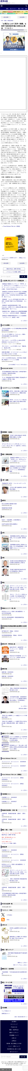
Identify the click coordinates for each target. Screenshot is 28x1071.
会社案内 (14, 1021)
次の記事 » (22, 17)
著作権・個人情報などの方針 (14, 1043)
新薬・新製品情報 (8, 20)
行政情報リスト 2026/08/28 (9, 797)
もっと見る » (24, 320)
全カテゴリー (13, 8)
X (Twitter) (9, 915)
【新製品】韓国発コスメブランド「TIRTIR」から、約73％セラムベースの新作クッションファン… (18, 459)
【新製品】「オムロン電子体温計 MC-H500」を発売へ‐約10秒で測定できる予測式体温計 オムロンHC (14, 301)
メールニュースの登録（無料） (14, 271)
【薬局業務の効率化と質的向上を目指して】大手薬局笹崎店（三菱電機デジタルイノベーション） (18, 546)
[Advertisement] (14, 420)
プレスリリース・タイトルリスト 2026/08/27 (14, 766)
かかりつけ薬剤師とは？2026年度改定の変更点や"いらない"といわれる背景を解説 (18, 738)
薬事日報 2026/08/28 (7, 672)
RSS (8, 919)
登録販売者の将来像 (7, 508)
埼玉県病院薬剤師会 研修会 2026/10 (12, 635)
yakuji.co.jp (3, 1061)
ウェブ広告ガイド (6, 1011)
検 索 (23, 276)
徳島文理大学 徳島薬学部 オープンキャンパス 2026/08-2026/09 (18, 649)
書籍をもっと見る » (22, 962)
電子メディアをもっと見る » (20, 965)
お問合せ (14, 1040)
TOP (2, 20)
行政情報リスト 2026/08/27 (9, 801)
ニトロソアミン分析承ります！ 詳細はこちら (14, 257)
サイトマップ (14, 1024)
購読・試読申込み (14, 1029)
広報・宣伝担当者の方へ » (20, 1016)
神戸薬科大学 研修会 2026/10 (10, 631)
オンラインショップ (7, 839)
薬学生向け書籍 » (23, 708)
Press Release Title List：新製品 (11, 226)
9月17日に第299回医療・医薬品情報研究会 (13, 617)
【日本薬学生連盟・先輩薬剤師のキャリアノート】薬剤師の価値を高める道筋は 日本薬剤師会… (18, 698)
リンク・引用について (14, 1046)
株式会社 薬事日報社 (13, 1063)
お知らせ (14, 1038)
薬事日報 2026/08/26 (7, 676)
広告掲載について (14, 1035)
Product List (14, 1027)
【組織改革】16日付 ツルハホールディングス (14, 483)
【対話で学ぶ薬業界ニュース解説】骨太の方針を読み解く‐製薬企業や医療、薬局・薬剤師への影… (14, 723)
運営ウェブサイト (14, 1032)
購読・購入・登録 (22, 8)
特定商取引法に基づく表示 (14, 1049)
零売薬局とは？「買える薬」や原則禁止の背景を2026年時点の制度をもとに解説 (18, 747)
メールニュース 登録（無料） (9, 843)
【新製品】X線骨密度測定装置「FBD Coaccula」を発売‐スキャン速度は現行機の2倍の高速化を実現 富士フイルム (14, 307)
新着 (7, 8)
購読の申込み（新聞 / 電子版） (14, 268)
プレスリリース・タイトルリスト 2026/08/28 (14, 761)
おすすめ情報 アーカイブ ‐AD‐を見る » (17, 364)
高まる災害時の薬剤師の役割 (9, 503)
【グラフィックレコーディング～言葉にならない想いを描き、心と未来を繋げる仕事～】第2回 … (18, 587)
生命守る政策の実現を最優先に (10, 524)
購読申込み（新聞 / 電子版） (9, 834)
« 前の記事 (6, 17)
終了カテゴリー (14, 1051)
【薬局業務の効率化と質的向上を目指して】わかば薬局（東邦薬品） (18, 537)
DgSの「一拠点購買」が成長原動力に (11, 519)
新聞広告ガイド (6, 1013)
